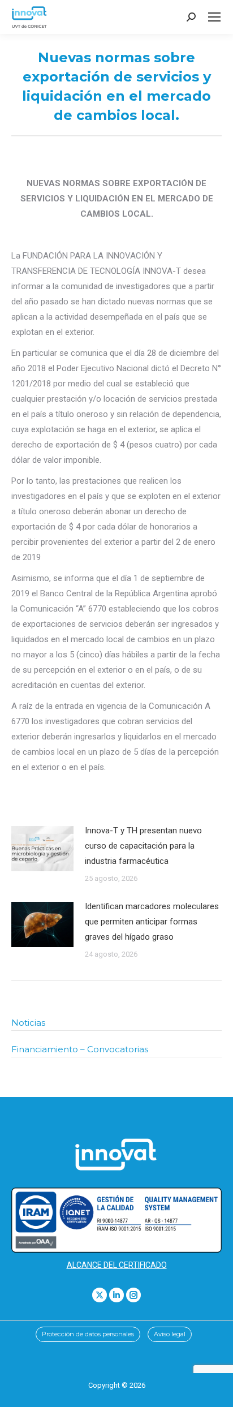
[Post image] (42, 848)
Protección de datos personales (88, 1334)
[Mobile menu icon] (214, 17)
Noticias (28, 1022)
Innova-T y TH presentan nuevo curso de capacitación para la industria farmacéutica (143, 845)
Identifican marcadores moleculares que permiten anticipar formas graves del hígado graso (152, 921)
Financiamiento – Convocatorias (79, 1049)
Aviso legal (169, 1334)
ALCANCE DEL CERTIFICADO (117, 1265)
